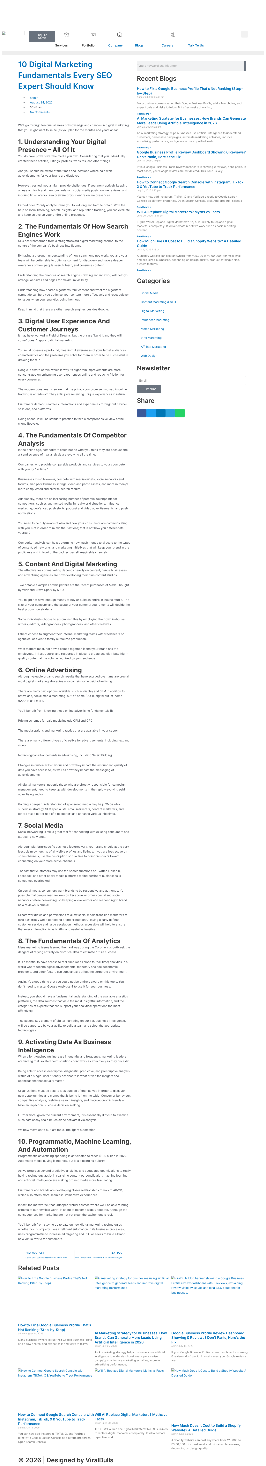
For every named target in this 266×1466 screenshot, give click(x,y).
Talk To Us (196, 45)
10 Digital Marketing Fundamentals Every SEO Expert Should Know (65, 75)
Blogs (139, 45)
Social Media (149, 293)
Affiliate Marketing (153, 347)
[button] (244, 34)
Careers (167, 45)
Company (115, 45)
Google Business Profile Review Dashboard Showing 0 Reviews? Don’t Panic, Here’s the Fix (208, 1337)
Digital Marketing (152, 311)
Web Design (149, 356)
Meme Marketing (152, 329)
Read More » (144, 113)
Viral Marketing (151, 338)
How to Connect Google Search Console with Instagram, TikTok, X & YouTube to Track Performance (56, 1419)
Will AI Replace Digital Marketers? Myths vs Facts (178, 212)
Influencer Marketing (155, 320)
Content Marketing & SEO (158, 302)
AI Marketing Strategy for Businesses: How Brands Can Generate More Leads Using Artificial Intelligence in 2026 (131, 1337)
